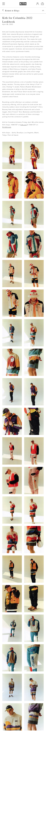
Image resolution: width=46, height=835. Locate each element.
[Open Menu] (3, 3)
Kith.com (23, 125)
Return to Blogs (12, 10)
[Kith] (23, 3)
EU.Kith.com (6, 127)
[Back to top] (43, 11)
